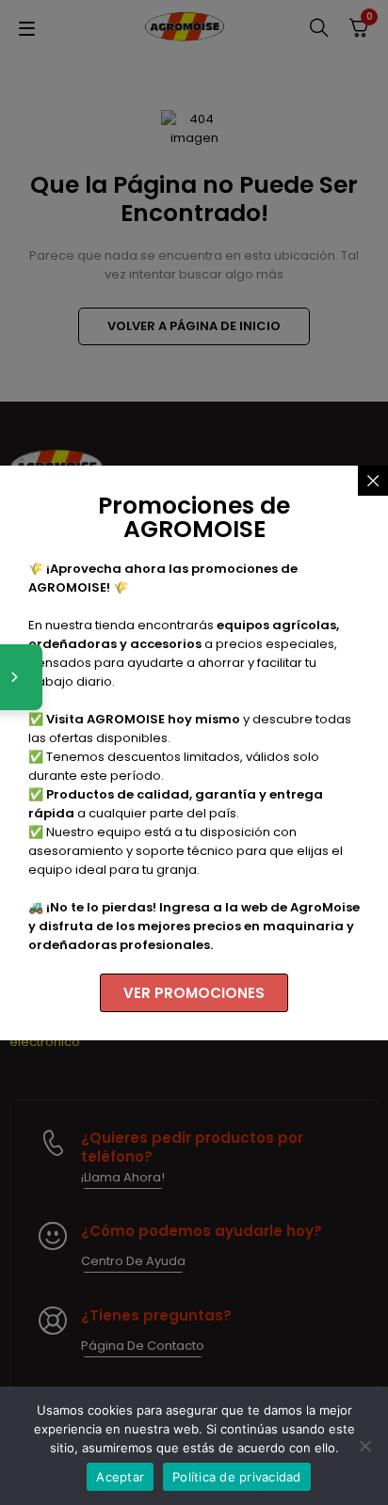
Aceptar (120, 1476)
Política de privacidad (236, 1476)
